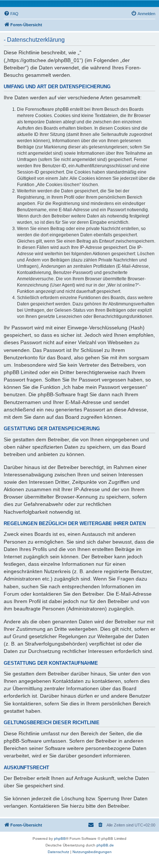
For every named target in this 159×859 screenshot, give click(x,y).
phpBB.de (105, 845)
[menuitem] (11, 13)
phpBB (60, 838)
